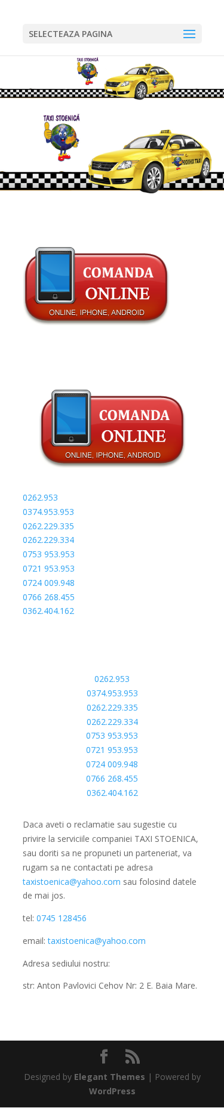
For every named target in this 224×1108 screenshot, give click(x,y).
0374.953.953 (48, 511)
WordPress (112, 1091)
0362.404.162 (48, 610)
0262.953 (40, 497)
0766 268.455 (49, 597)
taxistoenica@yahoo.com (73, 881)
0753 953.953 (49, 554)
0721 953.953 (49, 568)
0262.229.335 (48, 526)
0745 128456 (61, 918)
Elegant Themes (109, 1076)
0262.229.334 (48, 539)
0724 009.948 (49, 582)
